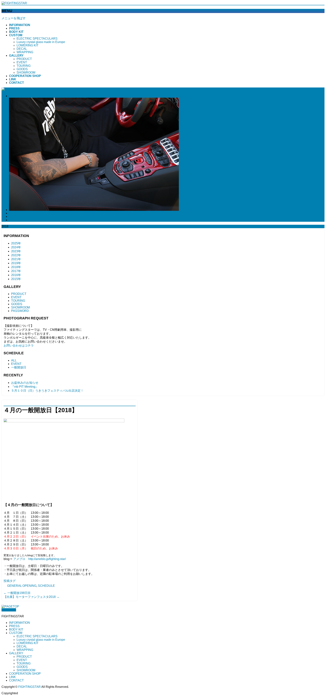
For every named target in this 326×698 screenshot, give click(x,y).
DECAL (22, 48)
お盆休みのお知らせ (24, 382)
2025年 (16, 243)
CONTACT (16, 680)
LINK (12, 677)
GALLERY (16, 653)
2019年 (16, 263)
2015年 (16, 279)
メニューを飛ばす (14, 18)
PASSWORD (20, 310)
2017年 (16, 271)
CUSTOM (15, 632)
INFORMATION (19, 622)
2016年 (16, 275)
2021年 (16, 259)
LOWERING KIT (27, 45)
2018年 (16, 267)
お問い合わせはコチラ (19, 345)
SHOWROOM (26, 72)
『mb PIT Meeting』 (24, 386)
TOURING (24, 65)
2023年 (16, 251)
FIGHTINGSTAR (29, 686)
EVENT (22, 62)
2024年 (16, 247)
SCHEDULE (46, 585)
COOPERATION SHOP (25, 673)
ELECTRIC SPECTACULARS (37, 38)
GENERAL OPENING (21, 585)
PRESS (14, 626)
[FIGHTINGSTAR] (14, 3)
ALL (14, 360)
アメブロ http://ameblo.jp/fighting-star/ (39, 559)
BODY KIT (16, 629)
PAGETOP (9, 609)
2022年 (16, 255)
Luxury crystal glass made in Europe (41, 42)
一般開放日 (18, 367)
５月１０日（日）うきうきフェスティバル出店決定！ (47, 390)
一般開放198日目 (17, 592)
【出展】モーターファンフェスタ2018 (31, 596)
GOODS (22, 69)
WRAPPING (25, 52)
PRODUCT (24, 59)
